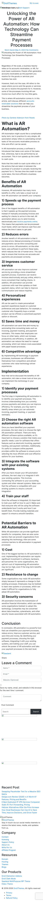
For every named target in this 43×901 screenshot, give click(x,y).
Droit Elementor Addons (12, 876)
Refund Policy (12, 898)
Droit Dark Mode (9, 878)
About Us (5, 845)
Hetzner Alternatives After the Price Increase (20, 807)
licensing (5, 839)
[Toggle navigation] (39, 3)
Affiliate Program (9, 850)
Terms (8, 895)
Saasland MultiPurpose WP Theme (16, 881)
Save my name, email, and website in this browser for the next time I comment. (21, 689)
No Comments (32, 50)
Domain (5, 859)
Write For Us (7, 847)
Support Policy (8, 842)
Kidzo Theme (7, 884)
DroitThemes (19, 888)
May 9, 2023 (20, 50)
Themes (5, 864)
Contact (5, 837)
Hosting (5, 862)
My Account (34, 3)
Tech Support (23, 8)
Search (36, 711)
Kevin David (10, 50)
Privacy (9, 893)
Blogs (4, 867)
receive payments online (27, 221)
